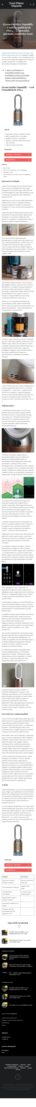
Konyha (20, 1066)
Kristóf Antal (18, 37)
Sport (27, 1066)
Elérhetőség (5, 1023)
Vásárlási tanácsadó (11, 1064)
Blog (3, 1052)
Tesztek (22, 1064)
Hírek (29, 1064)
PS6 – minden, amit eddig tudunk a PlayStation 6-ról (20, 973)
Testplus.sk (5, 1039)
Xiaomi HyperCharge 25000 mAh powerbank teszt (19, 941)
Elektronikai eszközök (11, 1068)
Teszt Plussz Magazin (16, 4)
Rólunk (4, 1025)
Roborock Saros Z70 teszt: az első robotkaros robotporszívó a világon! (20, 965)
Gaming (30, 1068)
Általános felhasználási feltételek (12, 1020)
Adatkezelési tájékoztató (9, 1018)
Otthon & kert (11, 1066)
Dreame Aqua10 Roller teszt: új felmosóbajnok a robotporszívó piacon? (19, 957)
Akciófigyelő (5, 1050)
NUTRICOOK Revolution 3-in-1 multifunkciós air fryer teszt (19, 932)
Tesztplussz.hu (6, 1037)
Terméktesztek (18, 20)
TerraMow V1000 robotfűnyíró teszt (20, 1005)
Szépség (23, 1068)
